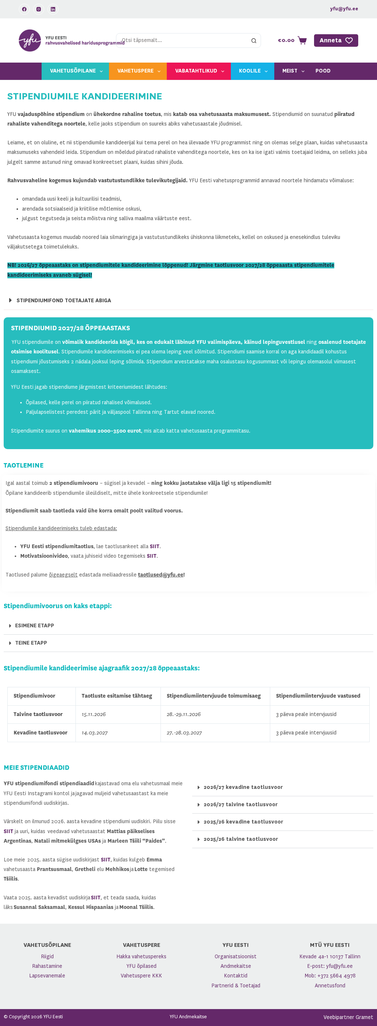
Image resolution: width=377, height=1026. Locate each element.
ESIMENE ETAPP (34, 626)
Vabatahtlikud (196, 71)
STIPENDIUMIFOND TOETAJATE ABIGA (64, 301)
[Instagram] (38, 9)
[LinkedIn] (53, 9)
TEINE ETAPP (31, 643)
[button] (188, 300)
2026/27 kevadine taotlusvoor (243, 787)
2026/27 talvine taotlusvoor (241, 805)
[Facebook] (24, 9)
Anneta (331, 40)
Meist (289, 71)
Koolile (250, 71)
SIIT (154, 547)
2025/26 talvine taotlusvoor (241, 839)
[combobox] (181, 40)
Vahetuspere (135, 71)
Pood (323, 71)
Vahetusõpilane (73, 71)
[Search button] (254, 40)
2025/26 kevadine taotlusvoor (243, 822)
